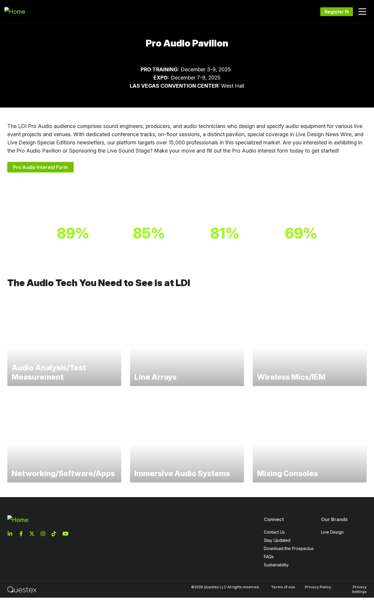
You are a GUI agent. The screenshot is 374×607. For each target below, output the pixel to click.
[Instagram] (44, 534)
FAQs (269, 556)
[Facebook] (22, 534)
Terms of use (283, 587)
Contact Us (274, 532)
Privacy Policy (318, 587)
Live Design (332, 532)
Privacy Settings (359, 589)
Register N (337, 12)
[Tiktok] (55, 534)
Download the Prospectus (289, 548)
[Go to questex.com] (22, 589)
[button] (362, 11)
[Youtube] (66, 534)
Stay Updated (277, 540)
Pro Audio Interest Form (40, 167)
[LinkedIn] (11, 534)
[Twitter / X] (33, 534)
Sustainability (276, 564)
